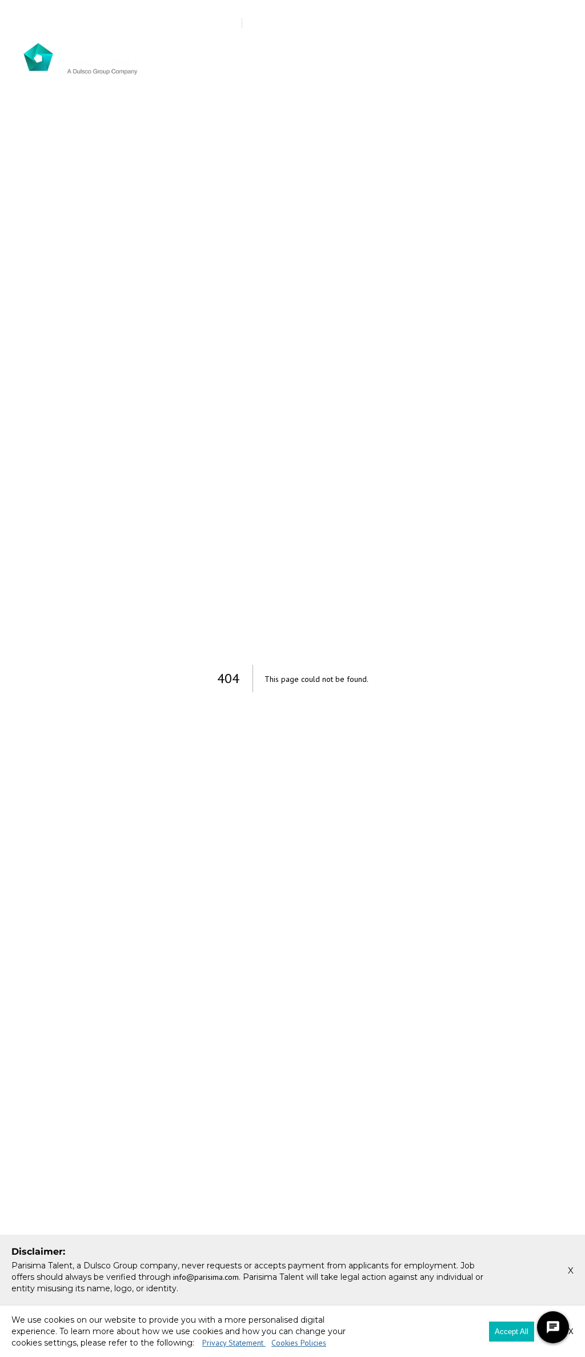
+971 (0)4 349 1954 (73, 23)
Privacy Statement (234, 1343)
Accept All (511, 1331)
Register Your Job (377, 23)
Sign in (509, 23)
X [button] (571, 1270)
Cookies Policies (298, 1343)
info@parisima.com (167, 23)
